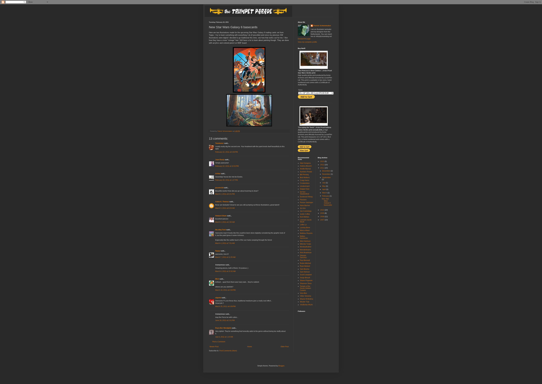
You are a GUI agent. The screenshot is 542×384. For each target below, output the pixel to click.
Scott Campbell (306, 275)
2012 (322, 165)
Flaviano (303, 200)
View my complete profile (307, 42)
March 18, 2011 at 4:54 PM (225, 290)
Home (249, 347)
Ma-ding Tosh (220, 230)
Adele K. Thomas (222, 202)
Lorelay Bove (305, 228)
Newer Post (214, 347)
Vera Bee (303, 293)
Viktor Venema (305, 296)
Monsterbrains (305, 250)
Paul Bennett (305, 260)
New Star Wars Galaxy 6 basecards (327, 202)
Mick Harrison (305, 241)
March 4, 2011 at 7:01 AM (225, 243)
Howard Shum (221, 216)
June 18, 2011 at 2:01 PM (225, 320)
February (326, 196)
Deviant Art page (304, 39)
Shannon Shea (306, 283)
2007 (322, 220)
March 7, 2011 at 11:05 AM (225, 257)
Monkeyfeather (305, 247)
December (326, 171)
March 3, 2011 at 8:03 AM (225, 208)
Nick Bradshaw (306, 253)
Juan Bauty (219, 160)
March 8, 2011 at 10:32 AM (225, 271)
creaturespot (305, 186)
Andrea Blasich (306, 166)
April (324, 189)
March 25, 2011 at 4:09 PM (225, 306)
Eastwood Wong (306, 197)
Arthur (217, 174)
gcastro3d (219, 188)
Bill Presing (304, 175)
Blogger (281, 366)
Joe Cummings (306, 211)
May (324, 186)
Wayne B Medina (306, 299)
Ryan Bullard (305, 266)
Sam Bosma (304, 269)
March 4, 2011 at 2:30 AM (225, 222)
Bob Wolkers (305, 178)
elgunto (218, 298)
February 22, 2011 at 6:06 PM (226, 152)
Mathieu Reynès (306, 233)
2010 (322, 210)
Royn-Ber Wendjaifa (223, 328)
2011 (322, 168)
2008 (322, 217)
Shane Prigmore (306, 280)
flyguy (217, 251)
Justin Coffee (305, 214)
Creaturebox (305, 183)
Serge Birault (305, 278)
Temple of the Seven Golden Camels (305, 288)
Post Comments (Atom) (228, 351)
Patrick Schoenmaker (322, 26)
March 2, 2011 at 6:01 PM (225, 194)
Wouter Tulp (304, 302)
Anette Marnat (305, 169)
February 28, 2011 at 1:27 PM (226, 180)
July (324, 183)
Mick (217, 279)
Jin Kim (303, 208)
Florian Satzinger (306, 202)
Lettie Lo (303, 225)
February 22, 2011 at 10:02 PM (227, 166)
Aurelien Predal (306, 172)
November (326, 174)
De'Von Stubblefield (304, 193)
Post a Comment (218, 342)
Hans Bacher (305, 205)
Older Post (285, 347)
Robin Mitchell (305, 263)
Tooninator (219, 143)
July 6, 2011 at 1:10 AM (224, 337)
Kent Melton (304, 217)
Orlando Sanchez (303, 256)
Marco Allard (305, 230)
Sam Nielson (305, 272)
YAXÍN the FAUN (306, 305)
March (324, 193)
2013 (322, 161)
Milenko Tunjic (305, 244)
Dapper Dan (304, 189)
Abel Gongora (305, 163)
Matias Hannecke (304, 237)
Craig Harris (304, 180)
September (326, 178)
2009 (322, 213)
